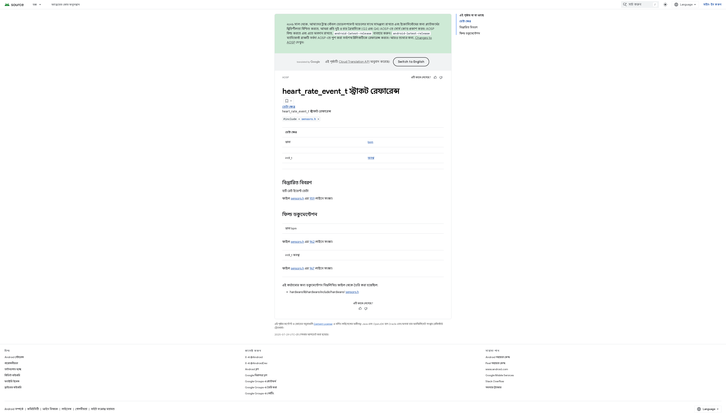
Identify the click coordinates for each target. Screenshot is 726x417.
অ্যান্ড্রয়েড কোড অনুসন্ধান (65, 4)
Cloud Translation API (354, 62)
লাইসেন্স (66, 409)
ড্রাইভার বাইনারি (13, 387)
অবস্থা (371, 158)
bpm (370, 142)
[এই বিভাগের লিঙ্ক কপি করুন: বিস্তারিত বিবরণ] (315, 183)
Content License (323, 324)
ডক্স (35, 4)
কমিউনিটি (33, 409)
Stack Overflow (495, 381)
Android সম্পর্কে (14, 409)
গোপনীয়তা (81, 409)
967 (311, 268)
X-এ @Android (254, 357)
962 (312, 242)
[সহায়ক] (435, 77)
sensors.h (309, 119)
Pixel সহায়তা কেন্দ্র (495, 363)
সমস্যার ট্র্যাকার (493, 387)
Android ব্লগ (252, 369)
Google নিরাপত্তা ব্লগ (256, 375)
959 (312, 198)
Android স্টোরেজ (14, 357)
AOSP (285, 77)
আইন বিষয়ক (50, 409)
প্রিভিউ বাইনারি (12, 375)
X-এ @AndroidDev (256, 363)
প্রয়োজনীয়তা (11, 363)
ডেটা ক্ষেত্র (288, 107)
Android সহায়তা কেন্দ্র (498, 357)
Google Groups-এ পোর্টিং (259, 393)
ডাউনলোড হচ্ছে (13, 369)
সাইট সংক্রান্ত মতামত (103, 409)
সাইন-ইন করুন (712, 4)
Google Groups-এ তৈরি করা (261, 387)
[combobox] (640, 4)
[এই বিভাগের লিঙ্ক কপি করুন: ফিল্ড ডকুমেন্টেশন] (321, 215)
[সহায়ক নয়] (441, 77)
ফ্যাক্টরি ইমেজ (12, 381)
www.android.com (497, 369)
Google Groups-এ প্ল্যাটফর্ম (260, 381)
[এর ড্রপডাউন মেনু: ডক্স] (42, 4)
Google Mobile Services (500, 375)
